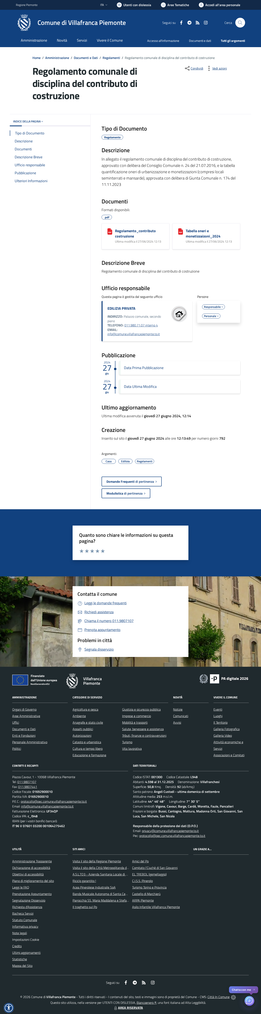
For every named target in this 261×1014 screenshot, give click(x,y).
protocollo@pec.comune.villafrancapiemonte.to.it (54, 801)
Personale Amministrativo (29, 742)
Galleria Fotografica (226, 729)
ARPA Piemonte (143, 900)
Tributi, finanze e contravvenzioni (144, 735)
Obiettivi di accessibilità (28, 874)
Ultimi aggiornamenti (26, 952)
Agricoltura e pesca (85, 709)
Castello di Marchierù (146, 893)
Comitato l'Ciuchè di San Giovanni (155, 867)
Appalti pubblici (83, 729)
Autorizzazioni (82, 735)
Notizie (177, 709)
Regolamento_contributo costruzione (135, 233)
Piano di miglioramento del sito (33, 880)
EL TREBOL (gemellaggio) (149, 874)
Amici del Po (140, 861)
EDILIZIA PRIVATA (121, 308)
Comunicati (180, 715)
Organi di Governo (24, 709)
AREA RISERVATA (130, 1007)
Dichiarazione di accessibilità (31, 867)
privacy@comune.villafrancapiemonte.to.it (170, 830)
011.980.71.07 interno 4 (141, 325)
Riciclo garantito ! (84, 880)
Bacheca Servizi (22, 913)
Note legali (19, 933)
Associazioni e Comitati (228, 755)
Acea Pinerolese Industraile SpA (94, 887)
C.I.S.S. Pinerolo (142, 880)
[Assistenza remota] (233, 996)
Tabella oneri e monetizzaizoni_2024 (203, 233)
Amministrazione (57, 57)
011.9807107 (26, 781)
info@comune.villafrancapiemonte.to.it (133, 334)
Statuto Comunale (24, 919)
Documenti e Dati (86, 57)
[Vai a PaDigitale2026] (224, 678)
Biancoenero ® (146, 1002)
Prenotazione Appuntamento (32, 893)
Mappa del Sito (22, 965)
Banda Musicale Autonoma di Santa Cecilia (101, 893)
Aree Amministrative (26, 715)
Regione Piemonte (27, 5)
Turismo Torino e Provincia (149, 887)
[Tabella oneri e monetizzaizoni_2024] (180, 231)
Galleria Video (222, 735)
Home (36, 57)
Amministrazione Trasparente (32, 861)
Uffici (15, 722)
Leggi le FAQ (20, 887)
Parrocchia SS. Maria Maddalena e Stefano (101, 900)
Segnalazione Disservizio (28, 900)
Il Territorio (220, 722)
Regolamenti (111, 57)
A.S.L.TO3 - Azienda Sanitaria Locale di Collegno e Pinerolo (112, 874)
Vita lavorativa (132, 748)
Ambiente (79, 715)
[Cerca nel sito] (240, 23)
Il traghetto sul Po (85, 906)
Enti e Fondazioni (23, 735)
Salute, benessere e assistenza (143, 729)
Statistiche (19, 959)
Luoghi (217, 715)
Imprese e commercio (136, 715)
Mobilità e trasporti (135, 722)
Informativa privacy (25, 926)
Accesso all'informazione (163, 40)
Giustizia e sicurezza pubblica (141, 709)
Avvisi (177, 722)
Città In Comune (219, 996)
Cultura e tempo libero (88, 748)
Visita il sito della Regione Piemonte (97, 861)
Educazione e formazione (89, 755)
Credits (17, 946)
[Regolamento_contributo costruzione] (110, 231)
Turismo (127, 742)
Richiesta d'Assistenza (27, 906)
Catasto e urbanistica (87, 742)
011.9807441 (27, 786)
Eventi (217, 709)
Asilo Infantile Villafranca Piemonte (156, 906)
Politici (16, 748)
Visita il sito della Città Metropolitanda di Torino (104, 867)
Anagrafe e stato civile (88, 722)
